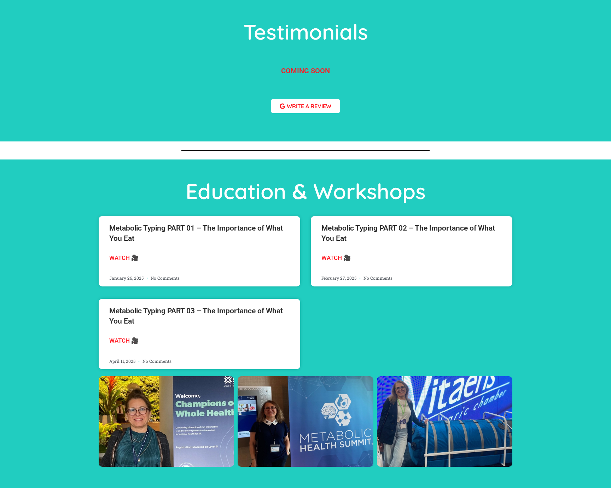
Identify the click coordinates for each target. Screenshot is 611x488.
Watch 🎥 (124, 257)
